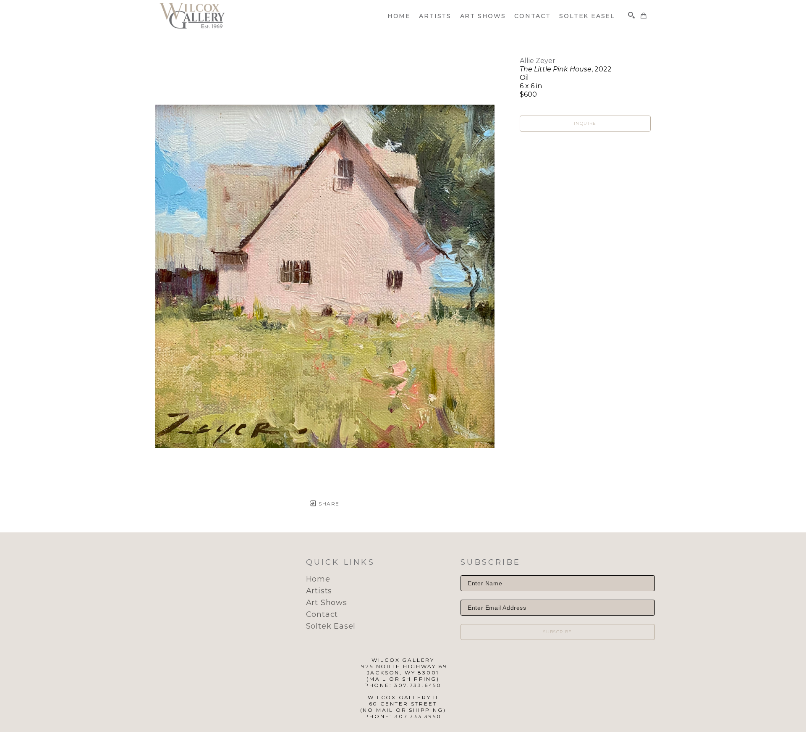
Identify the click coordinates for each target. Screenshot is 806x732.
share (328, 503)
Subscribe (557, 632)
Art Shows (326, 602)
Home (318, 579)
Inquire (585, 123)
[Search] (631, 15)
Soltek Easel (331, 626)
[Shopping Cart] (643, 15)
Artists (319, 591)
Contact (322, 614)
